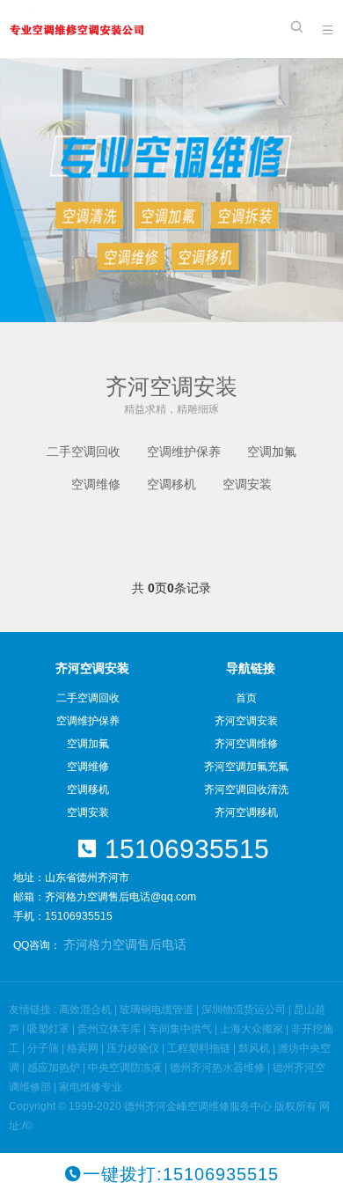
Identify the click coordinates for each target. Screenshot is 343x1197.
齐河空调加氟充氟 (246, 766)
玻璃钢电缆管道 (156, 1009)
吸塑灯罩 (48, 1029)
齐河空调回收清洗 (246, 789)
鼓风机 (254, 1048)
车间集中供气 (180, 1029)
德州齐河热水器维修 (217, 1067)
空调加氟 (271, 451)
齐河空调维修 (246, 744)
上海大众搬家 (251, 1029)
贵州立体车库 (109, 1029)
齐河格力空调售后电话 (124, 944)
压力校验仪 (132, 1048)
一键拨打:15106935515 (181, 1174)
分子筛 (43, 1048)
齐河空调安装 (246, 721)
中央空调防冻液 (125, 1067)
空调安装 (247, 484)
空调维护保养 (184, 451)
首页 (246, 698)
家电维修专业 (90, 1087)
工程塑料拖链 (198, 1048)
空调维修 (95, 484)
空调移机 (171, 484)
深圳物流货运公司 (243, 1009)
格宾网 (83, 1048)
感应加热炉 (53, 1067)
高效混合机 (85, 1009)
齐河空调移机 (246, 812)
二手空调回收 (83, 451)
